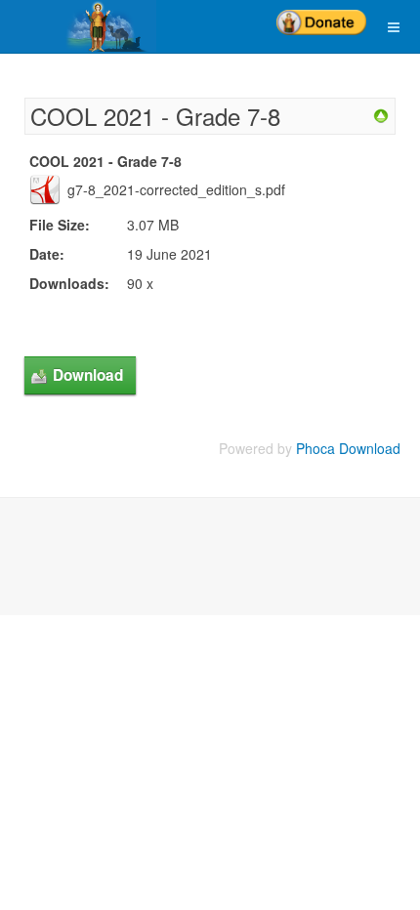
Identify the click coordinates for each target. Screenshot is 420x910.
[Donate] (321, 15)
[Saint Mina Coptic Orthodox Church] (78, 26)
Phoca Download (348, 448)
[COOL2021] (381, 114)
